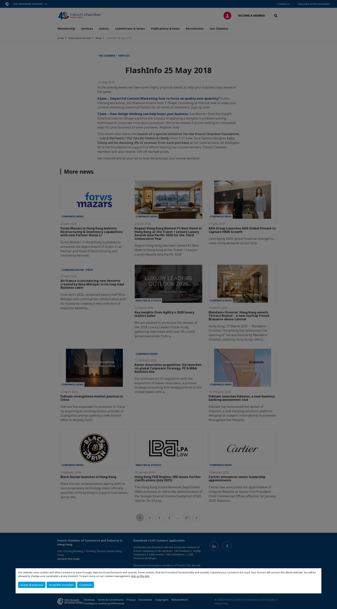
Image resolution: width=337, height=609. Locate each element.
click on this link (140, 576)
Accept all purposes (31, 585)
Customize (85, 585)
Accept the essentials (61, 585)
